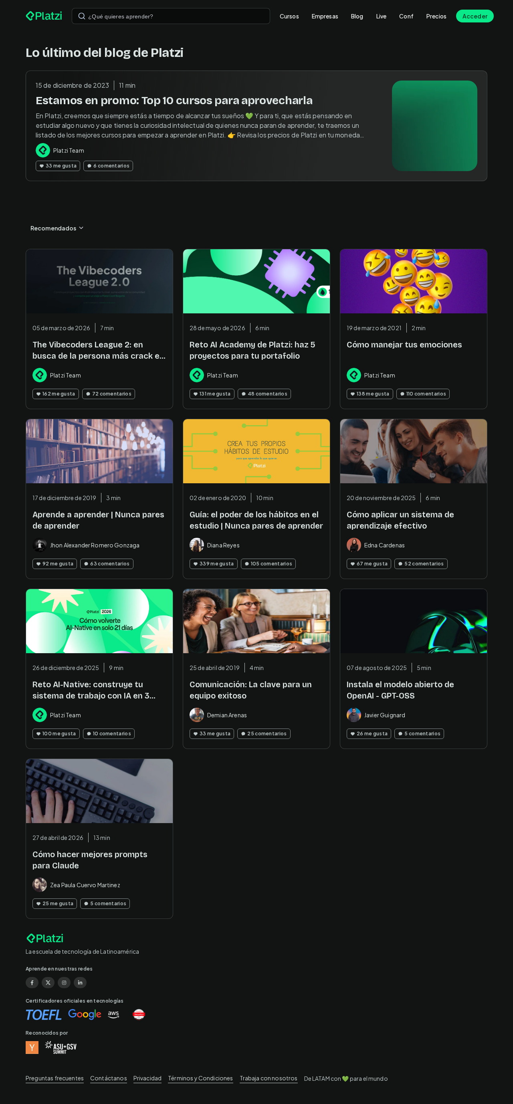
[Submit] (82, 16)
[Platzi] (44, 16)
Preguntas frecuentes (55, 1078)
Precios (436, 16)
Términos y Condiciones (200, 1078)
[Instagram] (64, 982)
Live (381, 16)
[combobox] (171, 16)
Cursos (289, 16)
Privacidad (147, 1078)
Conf (406, 16)
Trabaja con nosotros (269, 1078)
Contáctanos (108, 1078)
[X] (48, 982)
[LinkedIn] (80, 982)
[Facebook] (32, 982)
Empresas (325, 16)
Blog (357, 16)
